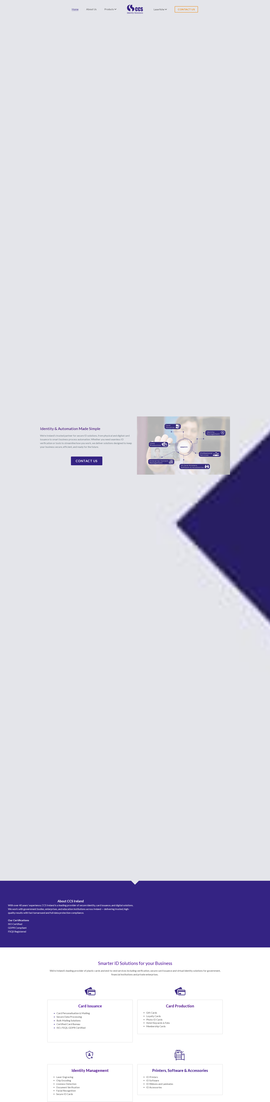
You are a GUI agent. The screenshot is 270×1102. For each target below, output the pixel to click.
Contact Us (87, 461)
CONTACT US (186, 9)
